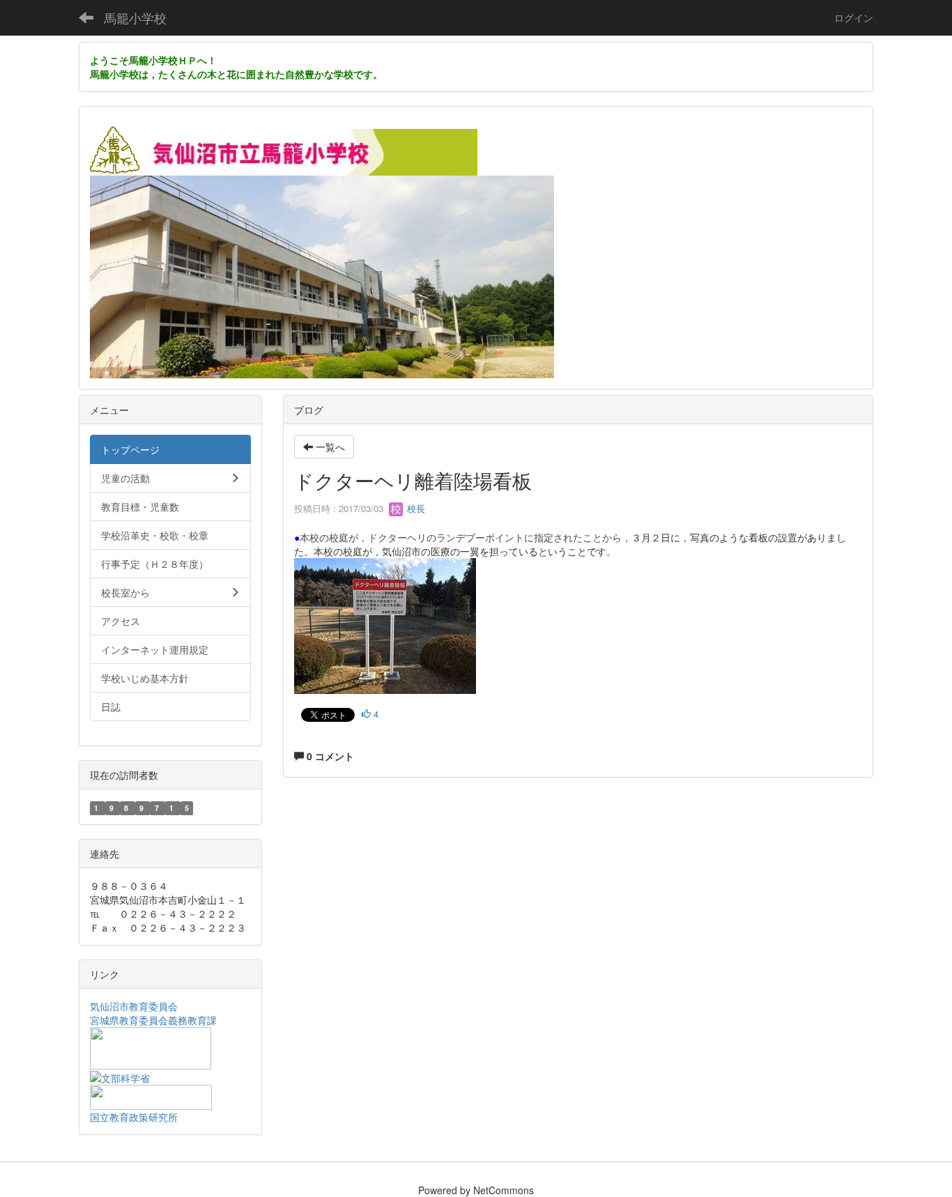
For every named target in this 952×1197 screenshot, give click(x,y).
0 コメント (329, 756)
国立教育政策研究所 (134, 1117)
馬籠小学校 (135, 17)
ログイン (853, 17)
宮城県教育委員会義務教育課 (153, 1020)
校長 (414, 508)
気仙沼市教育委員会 (134, 1006)
